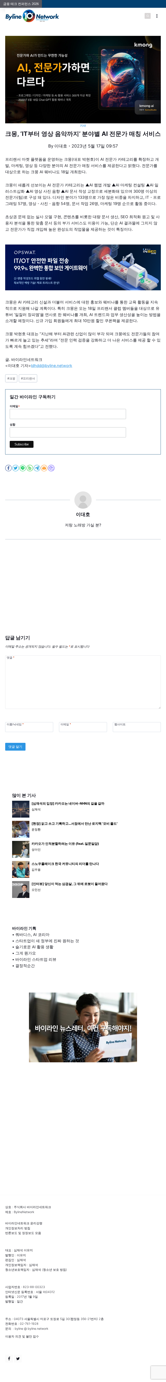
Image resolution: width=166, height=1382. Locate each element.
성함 (12, 424)
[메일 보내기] (44, 468)
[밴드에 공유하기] (30, 468)
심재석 (36, 809)
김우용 (36, 869)
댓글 (10, 657)
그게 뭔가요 (25, 953)
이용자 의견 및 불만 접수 (22, 1336)
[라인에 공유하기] (23, 468)
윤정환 (36, 829)
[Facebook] (9, 1359)
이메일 (15, 406)
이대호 (60, 146)
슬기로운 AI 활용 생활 (34, 947)
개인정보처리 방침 (17, 1228)
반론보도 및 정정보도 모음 (23, 1233)
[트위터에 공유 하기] (15, 468)
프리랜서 (28, 378)
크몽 (11, 378)
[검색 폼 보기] (148, 16)
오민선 (36, 889)
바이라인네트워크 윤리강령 (23, 1223)
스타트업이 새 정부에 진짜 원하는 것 (47, 941)
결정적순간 (25, 965)
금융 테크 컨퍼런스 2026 (21, 4)
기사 (83, 125)
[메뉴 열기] (157, 16)
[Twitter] (18, 1359)
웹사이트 (120, 724)
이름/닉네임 (15, 724)
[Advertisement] (83, 593)
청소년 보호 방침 (54, 1269)
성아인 (36, 849)
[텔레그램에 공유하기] (37, 468)
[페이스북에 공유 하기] (8, 468)
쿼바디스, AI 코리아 (32, 934)
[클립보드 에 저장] (51, 468)
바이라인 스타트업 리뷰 (35, 959)
